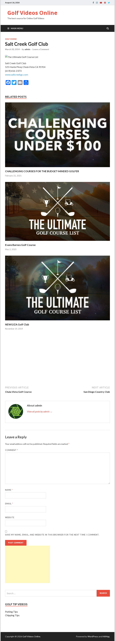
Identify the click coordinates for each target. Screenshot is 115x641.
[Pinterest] (105, 2)
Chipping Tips (12, 615)
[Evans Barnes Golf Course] (57, 241)
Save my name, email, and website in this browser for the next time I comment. (52, 535)
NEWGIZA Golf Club (17, 324)
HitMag (106, 636)
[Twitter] (109, 2)
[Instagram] (97, 2)
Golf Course (11, 39)
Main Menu (17, 28)
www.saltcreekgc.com (16, 74)
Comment (11, 450)
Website (9, 517)
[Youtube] (101, 2)
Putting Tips (11, 611)
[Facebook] (93, 2)
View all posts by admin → (39, 411)
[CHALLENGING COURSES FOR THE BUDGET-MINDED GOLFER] (57, 167)
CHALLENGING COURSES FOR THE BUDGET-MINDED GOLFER (42, 171)
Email (9, 503)
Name (9, 490)
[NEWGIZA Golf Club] (57, 321)
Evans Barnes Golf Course (20, 245)
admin (27, 49)
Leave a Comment (40, 49)
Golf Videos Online (32, 12)
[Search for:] (57, 593)
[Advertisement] (57, 361)
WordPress (93, 636)
